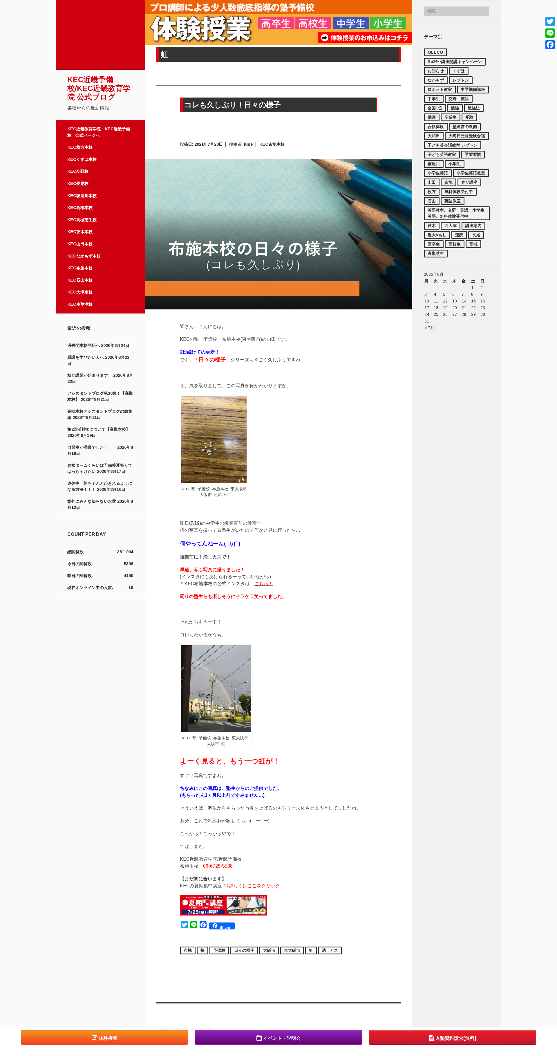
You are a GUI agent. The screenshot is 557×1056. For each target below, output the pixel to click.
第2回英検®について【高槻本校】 (98, 429)
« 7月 (429, 327)
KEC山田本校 (80, 244)
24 (426, 314)
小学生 (455, 163)
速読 (459, 235)
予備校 (219, 950)
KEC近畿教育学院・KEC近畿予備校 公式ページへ (98, 132)
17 (426, 307)
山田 (432, 182)
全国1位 (435, 108)
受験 (469, 117)
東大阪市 (292, 950)
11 (436, 301)
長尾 (476, 235)
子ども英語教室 (442, 154)
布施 (448, 182)
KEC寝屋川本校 (82, 195)
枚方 (432, 191)
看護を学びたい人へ (85, 357)
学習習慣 (473, 154)
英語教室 (452, 201)
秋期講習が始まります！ (89, 375)
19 (445, 307)
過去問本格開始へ (83, 345)
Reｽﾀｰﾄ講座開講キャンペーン (455, 61)
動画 (432, 117)
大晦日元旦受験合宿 (467, 136)
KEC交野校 (77, 171)
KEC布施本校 (80, 268)
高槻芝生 (436, 253)
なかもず (436, 80)
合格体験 (436, 126)
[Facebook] (550, 45)
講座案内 (473, 225)
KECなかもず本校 (84, 256)
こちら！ (263, 583)
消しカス (330, 950)
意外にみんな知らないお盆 (91, 501)
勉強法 (474, 108)
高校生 (455, 244)
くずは (459, 71)
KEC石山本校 (80, 280)
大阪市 (269, 950)
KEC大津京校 (80, 292)
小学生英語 (438, 173)
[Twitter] (550, 21)
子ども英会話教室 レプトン (453, 145)
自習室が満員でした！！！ (91, 447)
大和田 (434, 136)
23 (482, 307)
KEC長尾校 (77, 183)
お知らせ (436, 71)
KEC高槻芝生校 (82, 219)
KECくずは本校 (82, 159)
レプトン (461, 80)
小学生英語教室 (471, 173)
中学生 (434, 98)
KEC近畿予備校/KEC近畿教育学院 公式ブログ (99, 88)
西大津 (450, 225)
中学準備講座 (473, 89)
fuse (248, 144)
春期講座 (469, 182)
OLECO (435, 52)
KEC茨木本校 (80, 231)
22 (473, 307)
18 (436, 307)
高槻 (473, 244)
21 (464, 307)
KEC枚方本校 (80, 147)
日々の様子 (244, 950)
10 (426, 301)
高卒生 (434, 244)
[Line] (550, 33)
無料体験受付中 (458, 191)
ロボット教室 (440, 89)
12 (445, 301)
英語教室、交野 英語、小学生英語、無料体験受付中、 (456, 213)
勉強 (455, 108)
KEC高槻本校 (80, 207)
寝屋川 (434, 163)
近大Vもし (437, 235)
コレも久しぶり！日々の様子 (232, 105)
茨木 (432, 225)
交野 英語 (459, 98)
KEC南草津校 (80, 304)
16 (482, 301)
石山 (432, 201)
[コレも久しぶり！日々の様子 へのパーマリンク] (278, 307)
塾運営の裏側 (465, 126)
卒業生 (450, 117)
